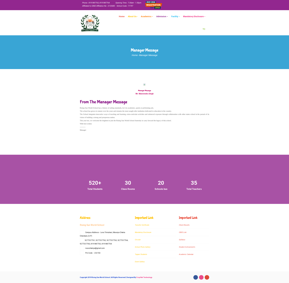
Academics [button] (146, 16)
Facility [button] (175, 16)
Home (122, 16)
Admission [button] (161, 16)
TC (204, 29)
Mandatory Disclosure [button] (193, 16)
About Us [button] (132, 16)
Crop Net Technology (144, 277)
